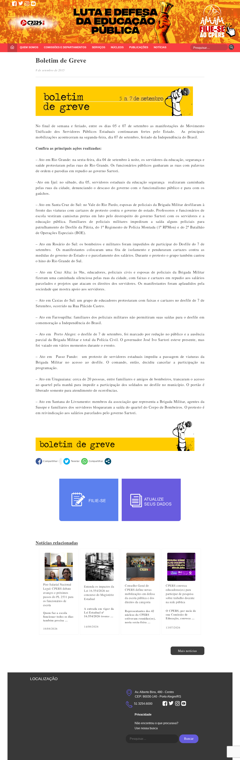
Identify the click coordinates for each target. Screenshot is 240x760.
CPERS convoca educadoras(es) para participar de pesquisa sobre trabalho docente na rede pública (180, 594)
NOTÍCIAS (160, 47)
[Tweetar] (71, 461)
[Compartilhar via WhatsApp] (92, 461)
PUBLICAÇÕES (138, 47)
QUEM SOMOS (29, 47)
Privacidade (143, 714)
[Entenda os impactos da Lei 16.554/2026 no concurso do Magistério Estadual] (100, 579)
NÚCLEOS (117, 47)
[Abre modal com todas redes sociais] (108, 461)
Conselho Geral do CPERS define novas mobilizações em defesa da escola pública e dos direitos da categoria (140, 594)
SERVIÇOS (98, 47)
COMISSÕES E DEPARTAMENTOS (65, 47)
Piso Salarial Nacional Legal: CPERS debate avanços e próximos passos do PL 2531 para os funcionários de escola (58, 594)
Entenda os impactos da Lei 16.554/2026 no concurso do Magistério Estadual (99, 592)
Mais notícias (187, 651)
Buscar (189, 738)
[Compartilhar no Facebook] (47, 461)
